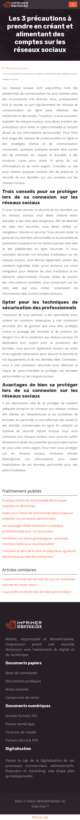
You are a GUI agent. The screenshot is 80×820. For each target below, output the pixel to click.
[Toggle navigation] (73, 4)
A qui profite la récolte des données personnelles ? (37, 592)
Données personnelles (17, 68)
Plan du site (40, 817)
